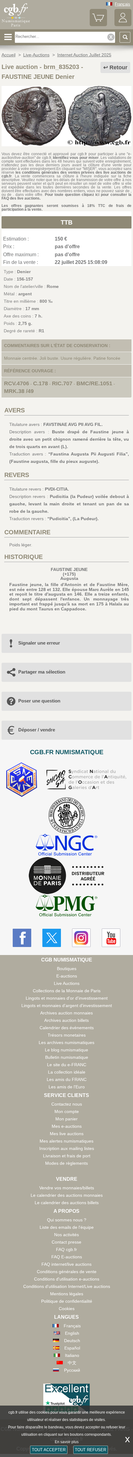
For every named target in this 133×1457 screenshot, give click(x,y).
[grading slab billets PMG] (66, 906)
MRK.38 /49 (19, 391)
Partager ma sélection (41, 671)
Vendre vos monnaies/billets (66, 1187)
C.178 (40, 383)
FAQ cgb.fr (66, 1249)
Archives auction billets (66, 1020)
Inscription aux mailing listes (66, 1148)
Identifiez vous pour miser (76, 158)
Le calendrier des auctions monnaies (67, 1195)
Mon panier (66, 1118)
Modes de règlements (66, 1163)
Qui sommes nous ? (66, 1219)
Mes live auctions (67, 1133)
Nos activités (66, 1234)
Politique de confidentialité (66, 1301)
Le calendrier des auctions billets (67, 1202)
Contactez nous (66, 1104)
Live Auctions (66, 983)
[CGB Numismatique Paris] (16, 26)
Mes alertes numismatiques (66, 1141)
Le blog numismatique (66, 1049)
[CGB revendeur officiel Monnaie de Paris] (66, 876)
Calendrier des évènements (67, 1027)
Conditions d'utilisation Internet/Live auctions (66, 1286)
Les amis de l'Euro (67, 1086)
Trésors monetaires (67, 1035)
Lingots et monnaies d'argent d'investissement (66, 1005)
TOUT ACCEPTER (49, 1449)
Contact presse (66, 1242)
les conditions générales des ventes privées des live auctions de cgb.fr (66, 174)
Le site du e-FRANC (66, 1064)
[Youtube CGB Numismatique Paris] (111, 938)
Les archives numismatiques (66, 1042)
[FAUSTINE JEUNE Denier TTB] (66, 144)
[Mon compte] (122, 24)
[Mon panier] (98, 24)
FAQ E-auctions (66, 1256)
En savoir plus (67, 1442)
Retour (118, 67)
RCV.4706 (16, 383)
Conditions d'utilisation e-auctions (66, 1279)
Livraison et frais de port (66, 1155)
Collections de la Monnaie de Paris (67, 990)
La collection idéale (66, 1072)
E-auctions (66, 975)
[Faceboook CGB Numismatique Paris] (22, 938)
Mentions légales (66, 1293)
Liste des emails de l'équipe (67, 1227)
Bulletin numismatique (66, 1057)
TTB (66, 222)
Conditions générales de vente (67, 1271)
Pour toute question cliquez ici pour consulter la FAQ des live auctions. (66, 196)
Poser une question (39, 700)
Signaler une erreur (39, 643)
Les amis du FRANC (67, 1079)
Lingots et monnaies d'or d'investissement (67, 998)
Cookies (67, 1308)
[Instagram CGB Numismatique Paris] (81, 938)
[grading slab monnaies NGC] (66, 845)
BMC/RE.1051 (94, 383)
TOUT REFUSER (90, 1449)
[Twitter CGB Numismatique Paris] (51, 938)
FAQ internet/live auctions (66, 1264)
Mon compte (66, 1111)
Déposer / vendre (36, 729)
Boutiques (66, 968)
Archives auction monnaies (66, 1012)
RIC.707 (62, 383)
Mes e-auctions (67, 1126)
